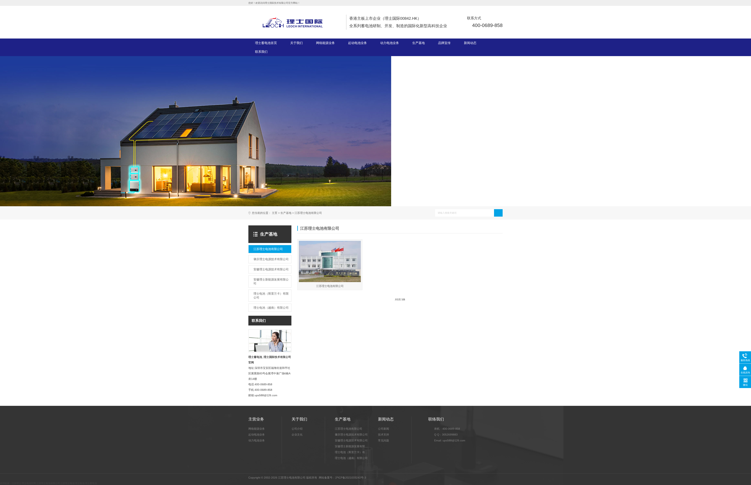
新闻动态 (470, 43)
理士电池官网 (29, 483)
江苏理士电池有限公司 (308, 213)
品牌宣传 (444, 43)
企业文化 (297, 434)
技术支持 (383, 434)
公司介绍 (297, 428)
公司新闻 (383, 428)
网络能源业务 (325, 43)
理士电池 (79, 483)
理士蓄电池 (91, 483)
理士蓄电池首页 (266, 43)
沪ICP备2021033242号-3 (350, 477)
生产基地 (418, 43)
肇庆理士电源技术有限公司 (351, 434)
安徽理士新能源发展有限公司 (351, 446)
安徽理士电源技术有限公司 (351, 440)
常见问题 (383, 440)
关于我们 (296, 43)
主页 (274, 213)
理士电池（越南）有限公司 (351, 458)
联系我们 (261, 51)
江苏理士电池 (67, 483)
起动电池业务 (357, 43)
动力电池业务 (389, 43)
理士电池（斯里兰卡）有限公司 (351, 452)
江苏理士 (16, 483)
